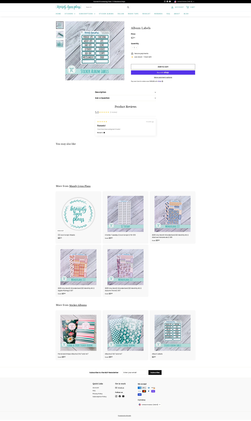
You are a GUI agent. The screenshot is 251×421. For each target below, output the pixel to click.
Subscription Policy (99, 397)
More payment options (163, 77)
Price (133, 34)
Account (96, 388)
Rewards (158, 14)
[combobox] (107, 7)
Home (58, 14)
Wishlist (146, 14)
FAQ (168, 14)
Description (100, 92)
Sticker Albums (106, 14)
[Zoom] (94, 50)
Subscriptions (86, 14)
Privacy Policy (97, 394)
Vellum (121, 14)
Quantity (135, 43)
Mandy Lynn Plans (80, 186)
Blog (186, 14)
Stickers (69, 14)
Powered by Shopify (124, 416)
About (177, 14)
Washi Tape (133, 14)
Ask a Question (102, 98)
